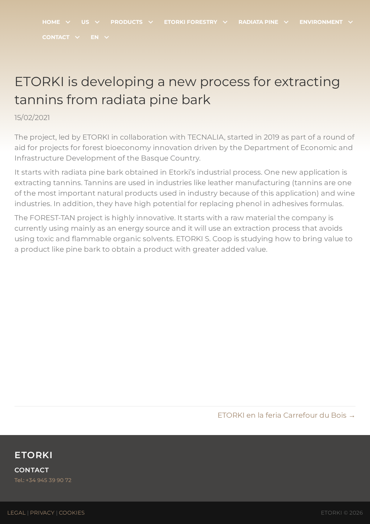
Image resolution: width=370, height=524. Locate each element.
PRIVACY (42, 512)
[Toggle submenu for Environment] (350, 22)
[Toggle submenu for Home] (68, 22)
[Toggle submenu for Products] (150, 22)
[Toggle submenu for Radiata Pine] (286, 22)
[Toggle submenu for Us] (97, 22)
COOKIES (72, 512)
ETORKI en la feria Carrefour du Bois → (287, 415)
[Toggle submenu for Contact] (77, 37)
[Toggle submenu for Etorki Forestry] (225, 22)
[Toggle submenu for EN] (106, 37)
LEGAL (16, 512)
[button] (346, 485)
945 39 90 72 (54, 480)
